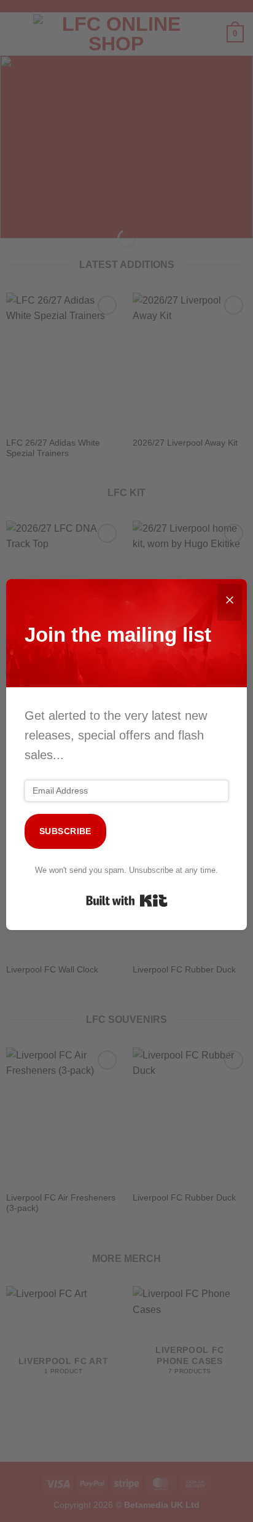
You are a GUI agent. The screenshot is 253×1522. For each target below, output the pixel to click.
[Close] (229, 602)
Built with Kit (127, 900)
